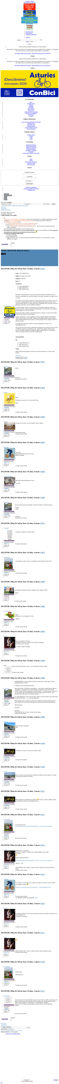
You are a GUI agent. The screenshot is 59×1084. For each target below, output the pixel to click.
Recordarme (29, 181)
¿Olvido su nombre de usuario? (31, 188)
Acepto (32, 56)
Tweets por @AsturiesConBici (12, 1033)
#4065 (42, 442)
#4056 (42, 269)
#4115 (42, 874)
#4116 (42, 904)
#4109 (42, 767)
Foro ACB (3, 207)
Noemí (5, 392)
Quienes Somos (29, 31)
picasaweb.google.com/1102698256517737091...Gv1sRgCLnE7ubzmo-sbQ (34, 860)
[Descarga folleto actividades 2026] (29, 96)
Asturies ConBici (29, 1)
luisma (5, 748)
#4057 (42, 362)
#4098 (42, 717)
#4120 (42, 962)
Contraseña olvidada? (6, 205)
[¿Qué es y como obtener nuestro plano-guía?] (29, 10)
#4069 (42, 498)
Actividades (4, 208)
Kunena (8, 1030)
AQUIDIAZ (7, 586)
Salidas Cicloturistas (6, 210)
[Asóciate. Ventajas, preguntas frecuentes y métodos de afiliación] (29, 16)
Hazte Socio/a (29, 33)
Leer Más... (18, 355)
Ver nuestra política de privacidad (23, 53)
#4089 (42, 678)
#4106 (42, 743)
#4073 (42, 523)
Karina (5, 771)
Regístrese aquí (31, 190)
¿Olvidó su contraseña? (31, 187)
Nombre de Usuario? (17, 205)
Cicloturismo (7, 306)
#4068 (42, 472)
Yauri (5, 636)
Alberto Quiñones (8, 476)
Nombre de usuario (29, 172)
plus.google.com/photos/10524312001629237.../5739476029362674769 (33, 887)
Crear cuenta (25, 205)
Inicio (27, 41)
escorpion (6, 611)
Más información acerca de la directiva (41, 53)
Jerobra (6, 721)
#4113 (42, 815)
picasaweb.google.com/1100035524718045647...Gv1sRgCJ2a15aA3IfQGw (33, 826)
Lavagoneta (7, 557)
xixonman (6, 366)
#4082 (42, 606)
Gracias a (3, 1030)
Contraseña (29, 176)
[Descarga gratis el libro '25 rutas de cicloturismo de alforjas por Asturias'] (29, 23)
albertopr (6, 447)
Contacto (28, 37)
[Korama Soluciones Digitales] (55, 1080)
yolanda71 (6, 528)
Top (2, 1082)
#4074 (42, 552)
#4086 (42, 661)
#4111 (42, 791)
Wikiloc (26, 357)
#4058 (42, 388)
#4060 (42, 417)
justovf (5, 421)
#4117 (42, 933)
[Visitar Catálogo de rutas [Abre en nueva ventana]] (29, 29)
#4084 (42, 631)
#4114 (42, 845)
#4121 (42, 991)
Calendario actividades (31, 34)
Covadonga (7, 995)
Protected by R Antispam (16, 1030)
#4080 (42, 582)
